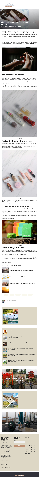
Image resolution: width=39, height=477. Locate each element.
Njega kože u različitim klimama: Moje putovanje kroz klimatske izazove (22, 283)
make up (11, 294)
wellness (30, 294)
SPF (21, 78)
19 (26, 449)
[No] (37, 474)
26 (26, 451)
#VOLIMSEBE (19, 421)
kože (14, 85)
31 (34, 451)
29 (31, 451)
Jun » (29, 453)
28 (29, 451)
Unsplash (20, 71)
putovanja (24, 294)
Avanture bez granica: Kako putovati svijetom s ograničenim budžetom (21, 270)
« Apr (26, 453)
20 (27, 449)
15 (31, 447)
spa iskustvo (20, 254)
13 (27, 447)
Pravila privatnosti (21, 475)
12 (26, 447)
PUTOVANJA (19, 374)
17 (34, 447)
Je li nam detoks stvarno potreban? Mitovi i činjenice (18, 276)
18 (36, 447)
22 (31, 449)
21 (29, 449)
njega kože (18, 294)
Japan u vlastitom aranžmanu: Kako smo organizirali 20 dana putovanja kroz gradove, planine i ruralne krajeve (19, 378)
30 (33, 451)
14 (29, 447)
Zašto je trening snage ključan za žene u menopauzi (19, 423)
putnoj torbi (32, 43)
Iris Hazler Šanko (8, 26)
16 (33, 447)
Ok (16, 475)
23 (33, 449)
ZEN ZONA (19, 26)
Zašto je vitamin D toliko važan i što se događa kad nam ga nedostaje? (21, 289)
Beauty (6, 294)
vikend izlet (7, 34)
